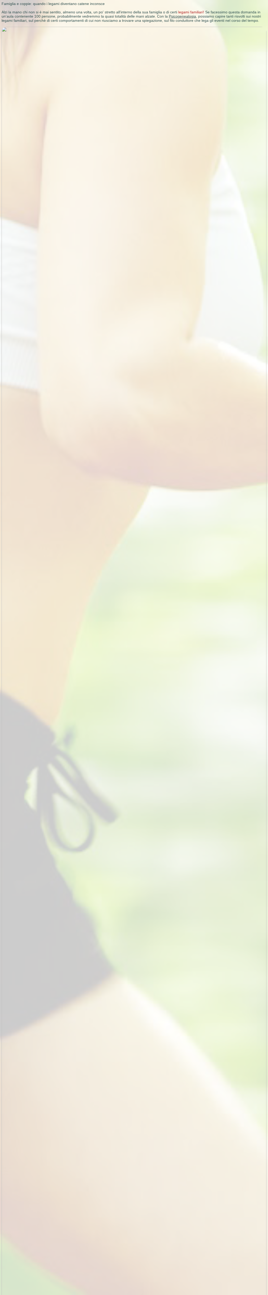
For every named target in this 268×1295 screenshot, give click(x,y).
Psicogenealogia (182, 16)
